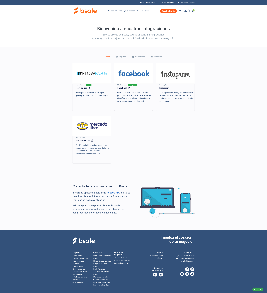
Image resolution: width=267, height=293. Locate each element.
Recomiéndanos (78, 269)
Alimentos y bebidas (122, 260)
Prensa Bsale (77, 266)
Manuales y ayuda (100, 277)
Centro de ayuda (167, 2)
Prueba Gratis (168, 11)
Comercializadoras (121, 263)
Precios (111, 11)
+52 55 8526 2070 (147, 2)
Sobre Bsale (77, 256)
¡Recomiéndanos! (187, 2)
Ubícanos (159, 258)
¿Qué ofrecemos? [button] (131, 11)
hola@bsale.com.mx (187, 258)
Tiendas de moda (120, 258)
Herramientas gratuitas (102, 261)
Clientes (118, 11)
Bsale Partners (99, 269)
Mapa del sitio (77, 274)
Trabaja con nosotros (80, 258)
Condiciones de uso (100, 280)
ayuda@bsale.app (188, 261)
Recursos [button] (146, 11)
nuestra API (113, 192)
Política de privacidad (101, 282)
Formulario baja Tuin (101, 285)
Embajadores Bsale (79, 272)
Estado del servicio (79, 277)
